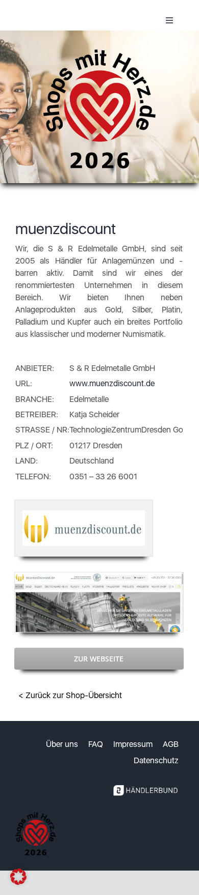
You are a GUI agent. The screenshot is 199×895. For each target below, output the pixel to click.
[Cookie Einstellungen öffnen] (18, 882)
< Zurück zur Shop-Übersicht (70, 695)
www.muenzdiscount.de (112, 383)
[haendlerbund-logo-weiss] (145, 783)
